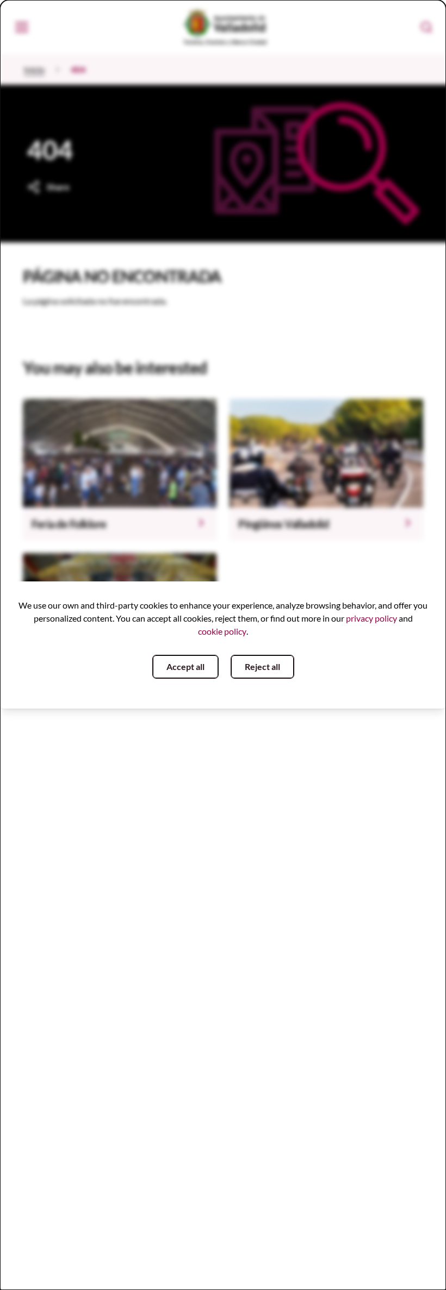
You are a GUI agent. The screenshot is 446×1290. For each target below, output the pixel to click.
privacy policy (371, 618)
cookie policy (222, 631)
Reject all (262, 666)
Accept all (185, 666)
